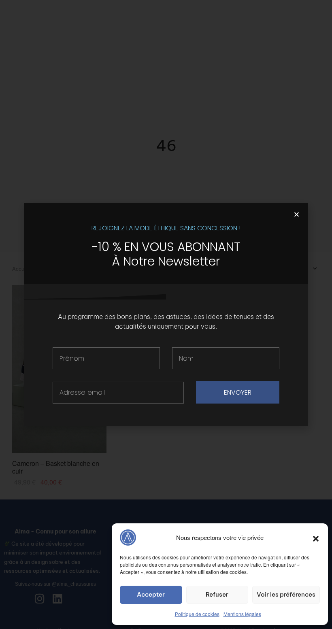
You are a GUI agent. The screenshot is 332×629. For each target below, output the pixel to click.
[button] (316, 537)
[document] (166, 314)
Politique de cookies (197, 613)
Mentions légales (242, 613)
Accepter (151, 594)
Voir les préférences (286, 594)
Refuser (217, 594)
